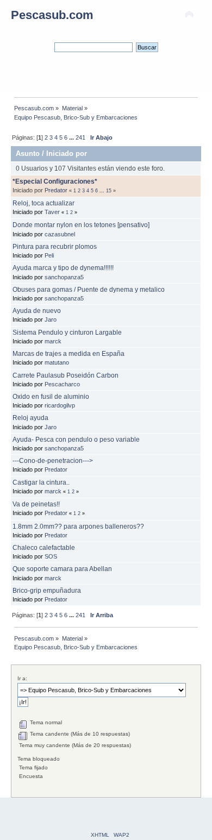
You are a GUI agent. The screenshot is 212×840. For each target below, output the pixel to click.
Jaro (51, 319)
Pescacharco (62, 384)
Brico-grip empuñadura (47, 590)
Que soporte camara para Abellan (62, 569)
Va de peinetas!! (36, 504)
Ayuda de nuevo (37, 311)
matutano (57, 362)
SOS (51, 556)
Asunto (28, 153)
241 (80, 137)
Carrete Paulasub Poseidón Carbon (66, 375)
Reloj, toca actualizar (43, 203)
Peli (49, 255)
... (72, 137)
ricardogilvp (60, 405)
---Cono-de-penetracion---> (53, 461)
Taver (52, 212)
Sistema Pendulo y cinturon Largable (67, 332)
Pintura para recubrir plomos (55, 246)
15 (108, 190)
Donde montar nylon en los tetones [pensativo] (81, 225)
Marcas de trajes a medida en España (68, 354)
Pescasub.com (52, 15)
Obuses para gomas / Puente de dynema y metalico (89, 289)
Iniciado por (66, 153)
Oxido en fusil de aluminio (51, 396)
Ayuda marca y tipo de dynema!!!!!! (63, 268)
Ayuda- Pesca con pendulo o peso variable (76, 439)
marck (53, 341)
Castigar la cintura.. (41, 482)
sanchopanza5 (64, 277)
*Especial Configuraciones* (55, 181)
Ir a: (22, 678)
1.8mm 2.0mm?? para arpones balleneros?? (78, 526)
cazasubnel (60, 234)
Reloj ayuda (30, 418)
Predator (56, 190)
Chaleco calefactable (44, 547)
